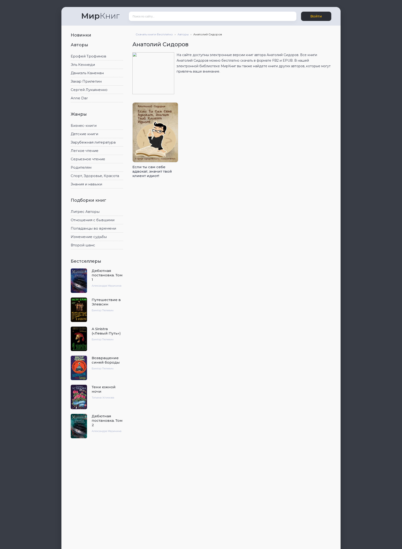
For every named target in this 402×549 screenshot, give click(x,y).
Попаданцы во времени (93, 228)
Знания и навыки (86, 184)
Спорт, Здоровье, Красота (95, 176)
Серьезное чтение (88, 159)
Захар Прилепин (86, 81)
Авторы (80, 44)
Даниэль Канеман (87, 73)
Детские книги (84, 134)
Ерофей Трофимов (88, 56)
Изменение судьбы (89, 236)
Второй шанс (83, 245)
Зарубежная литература (93, 142)
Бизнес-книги (84, 125)
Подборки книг (89, 200)
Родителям (81, 167)
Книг (100, 16)
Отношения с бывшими (92, 220)
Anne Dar (79, 98)
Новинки (81, 35)
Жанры (79, 114)
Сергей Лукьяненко (89, 89)
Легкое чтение (84, 150)
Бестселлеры (86, 261)
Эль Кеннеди (83, 64)
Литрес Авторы (85, 211)
